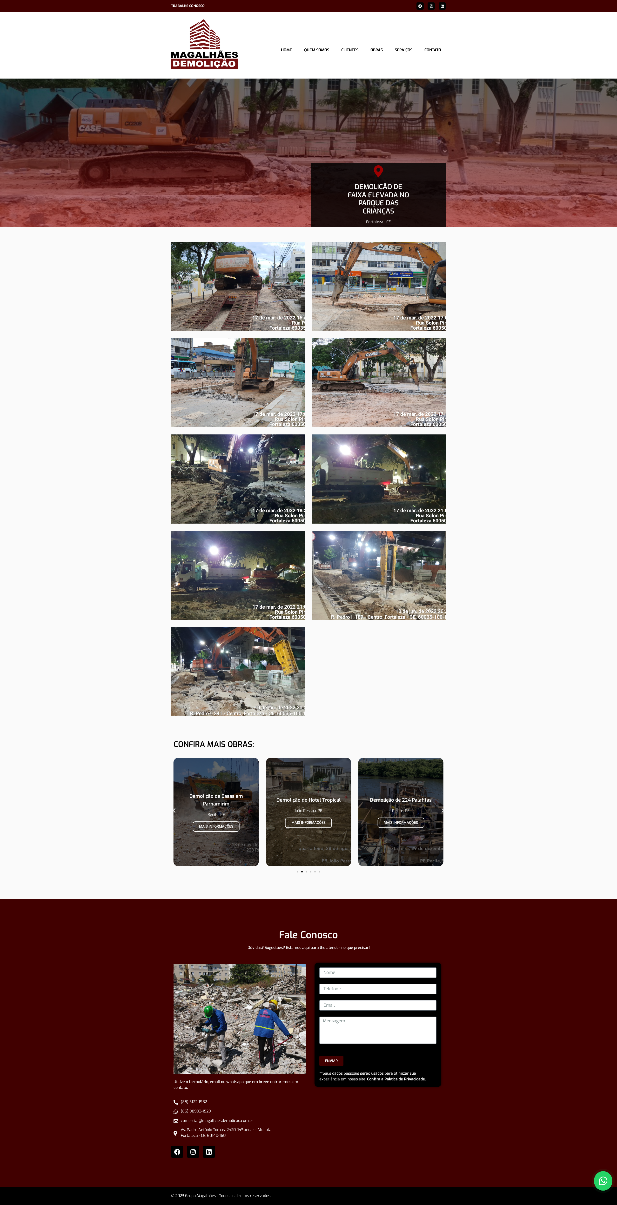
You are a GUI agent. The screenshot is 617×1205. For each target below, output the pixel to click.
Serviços (403, 50)
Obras (376, 50)
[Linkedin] (442, 6)
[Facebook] (420, 6)
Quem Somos (316, 50)
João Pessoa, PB (216, 810)
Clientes (349, 50)
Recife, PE (308, 810)
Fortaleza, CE (400, 814)
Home (286, 50)
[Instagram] (431, 6)
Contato (432, 50)
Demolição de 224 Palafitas (308, 800)
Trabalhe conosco (188, 6)
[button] (174, 810)
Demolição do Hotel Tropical (216, 800)
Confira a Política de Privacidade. (396, 1079)
